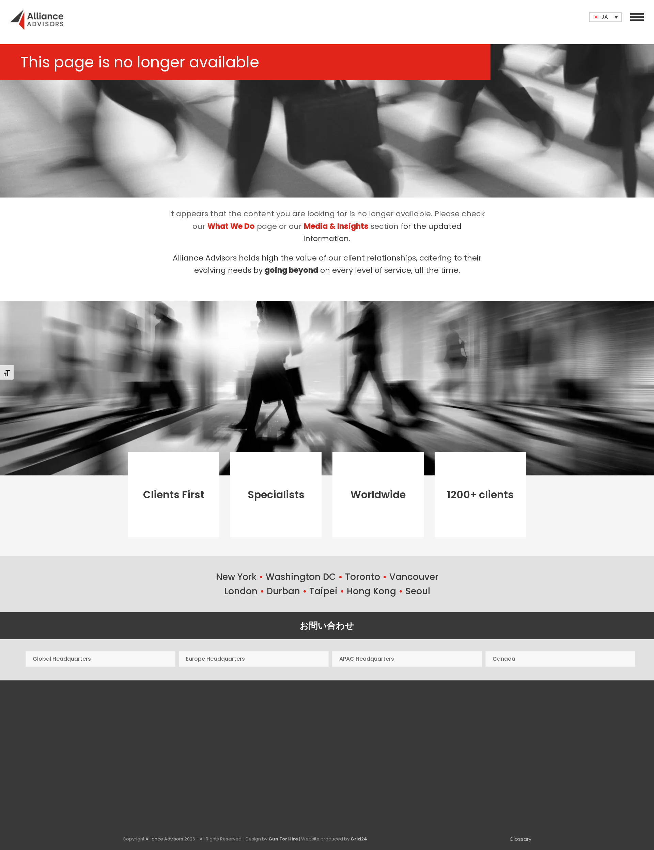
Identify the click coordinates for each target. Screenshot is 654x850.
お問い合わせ (327, 625)
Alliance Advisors (164, 839)
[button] (637, 17)
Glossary (520, 839)
